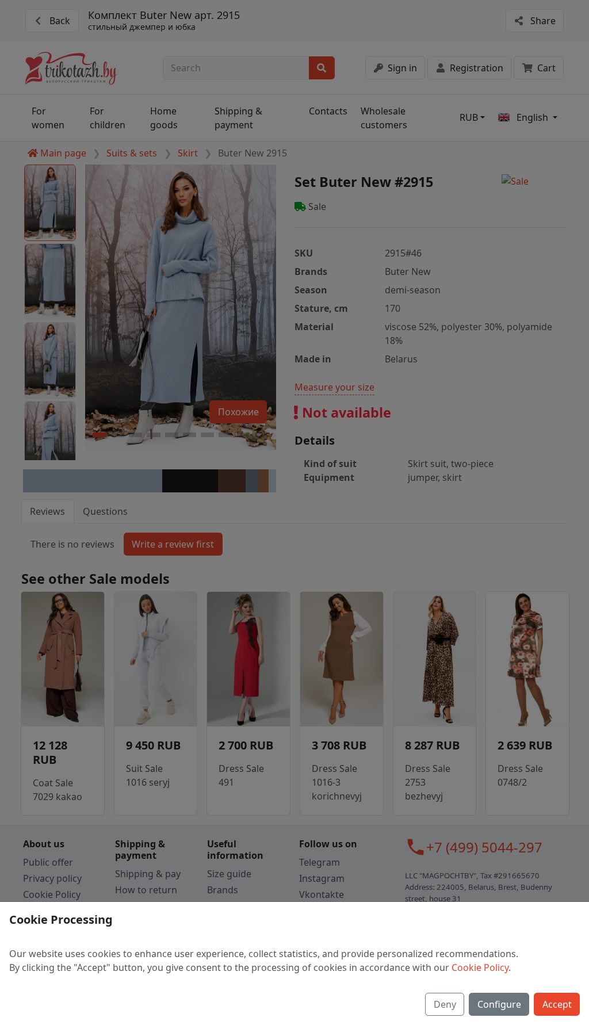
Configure (499, 1004)
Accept (557, 1004)
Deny (445, 1004)
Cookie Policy (480, 967)
